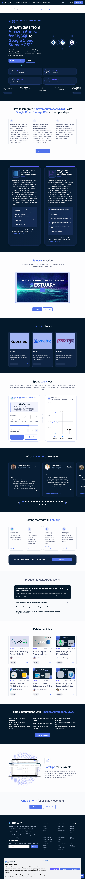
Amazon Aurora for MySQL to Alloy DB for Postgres (65, 727)
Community (60, 849)
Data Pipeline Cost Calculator (47, 844)
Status (71, 840)
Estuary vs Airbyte (47, 837)
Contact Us (48, 309)
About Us (72, 826)
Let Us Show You (49, 806)
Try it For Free (17, 437)
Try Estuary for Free (42, 151)
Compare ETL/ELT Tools (61, 844)
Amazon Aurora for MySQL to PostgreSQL (16, 719)
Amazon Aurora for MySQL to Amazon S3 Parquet (16, 723)
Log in (71, 2)
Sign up (12, 548)
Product (18, 2)
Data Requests (72, 838)
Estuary (44, 826)
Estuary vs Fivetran (47, 835)
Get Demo (30, 60)
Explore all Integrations (43, 735)
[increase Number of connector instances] (36, 430)
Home (11, 9)
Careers (72, 828)
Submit (34, 846)
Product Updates (61, 830)
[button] (19, 2)
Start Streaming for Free (16, 60)
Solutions (25, 2)
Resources (46, 2)
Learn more (30, 548)
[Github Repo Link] (66, 2)
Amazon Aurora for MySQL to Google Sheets (65, 723)
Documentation (61, 826)
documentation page (18, 233)
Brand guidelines (72, 846)
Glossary (59, 835)
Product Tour (46, 832)
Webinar (59, 839)
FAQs (44, 849)
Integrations (18, 9)
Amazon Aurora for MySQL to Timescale (40, 727)
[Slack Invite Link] (62, 2)
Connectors (39, 2)
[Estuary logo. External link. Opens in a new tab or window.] (10, 862)
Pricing (33, 2)
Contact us (62, 559)
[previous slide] (18, 503)
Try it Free (79, 2)
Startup (72, 843)
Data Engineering (61, 837)
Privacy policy (44, 860)
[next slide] (66, 503)
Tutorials (59, 832)
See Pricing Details (31, 437)
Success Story (58, 92)
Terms (71, 835)
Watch (64, 548)
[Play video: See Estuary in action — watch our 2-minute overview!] (42, 290)
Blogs (59, 828)
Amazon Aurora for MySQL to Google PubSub (19, 727)
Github (59, 841)
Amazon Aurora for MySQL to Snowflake (63, 719)
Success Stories (61, 847)
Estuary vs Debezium (47, 841)
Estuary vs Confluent (47, 839)
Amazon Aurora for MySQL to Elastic (42, 723)
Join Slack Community (48, 547)
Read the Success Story (51, 493)
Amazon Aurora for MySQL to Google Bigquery (42, 719)
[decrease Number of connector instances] (28, 430)
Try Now (37, 309)
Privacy (72, 832)
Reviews (45, 847)
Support (59, 851)
